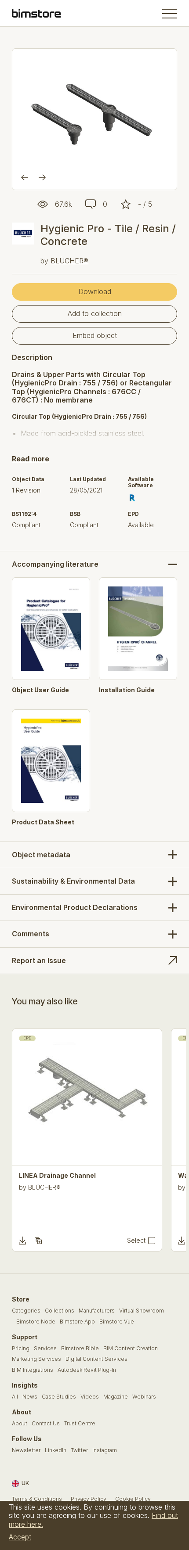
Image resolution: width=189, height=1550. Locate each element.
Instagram (104, 1450)
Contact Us (46, 1424)
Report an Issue (39, 960)
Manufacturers (97, 1311)
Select (136, 1240)
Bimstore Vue (116, 1322)
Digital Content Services (96, 1359)
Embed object (95, 335)
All (15, 1397)
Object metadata (41, 854)
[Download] (22, 1240)
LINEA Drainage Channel (57, 1175)
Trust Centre (79, 1424)
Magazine (115, 1397)
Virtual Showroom (141, 1311)
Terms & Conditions (37, 1499)
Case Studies (59, 1397)
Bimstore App (77, 1322)
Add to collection (95, 313)
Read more (30, 458)
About (19, 1424)
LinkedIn (55, 1450)
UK (25, 1483)
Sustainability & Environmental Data (73, 881)
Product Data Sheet (43, 822)
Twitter (79, 1450)
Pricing (20, 1348)
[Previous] (24, 177)
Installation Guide (127, 690)
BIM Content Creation (130, 1348)
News (29, 1397)
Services (45, 1348)
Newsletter (26, 1450)
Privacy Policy (88, 1499)
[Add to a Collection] (38, 1240)
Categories (26, 1311)
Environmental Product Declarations (75, 907)
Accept (20, 1536)
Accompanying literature (55, 564)
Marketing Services (36, 1359)
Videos (89, 1397)
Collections (59, 1311)
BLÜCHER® (69, 260)
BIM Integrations (32, 1370)
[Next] (42, 177)
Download (94, 291)
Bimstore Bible (80, 1348)
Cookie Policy (133, 1499)
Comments (30, 933)
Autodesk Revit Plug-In (87, 1370)
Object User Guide (40, 690)
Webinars (144, 1397)
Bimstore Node (35, 1322)
